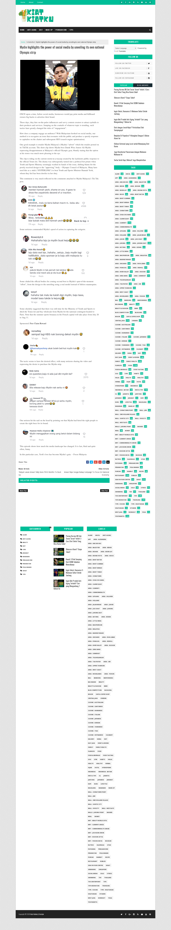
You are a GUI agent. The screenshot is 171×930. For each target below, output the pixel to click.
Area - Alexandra (130, 178)
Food (130, 365)
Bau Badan (119, 304)
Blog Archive (142, 85)
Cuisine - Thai (141, 345)
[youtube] (146, 2)
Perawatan (119, 467)
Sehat (138, 479)
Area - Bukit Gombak (122, 198)
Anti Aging (141, 174)
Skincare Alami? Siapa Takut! (124, 97)
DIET (41, 30)
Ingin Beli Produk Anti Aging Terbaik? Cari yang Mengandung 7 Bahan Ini (131, 120)
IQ (116, 394)
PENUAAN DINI (61, 30)
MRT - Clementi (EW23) (123, 439)
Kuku (117, 402)
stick (34, 170)
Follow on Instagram (124, 78)
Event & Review (133, 357)
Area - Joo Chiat (136, 239)
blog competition (122, 312)
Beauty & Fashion (121, 308)
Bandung (127, 300)
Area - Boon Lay (121, 190)
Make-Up (131, 406)
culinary (139, 349)
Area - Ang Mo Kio (121, 182)
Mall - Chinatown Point (124, 410)
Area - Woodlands (122, 296)
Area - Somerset (140, 276)
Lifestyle (128, 402)
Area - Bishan (135, 186)
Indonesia (134, 386)
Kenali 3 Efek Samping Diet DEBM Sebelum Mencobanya (129, 104)
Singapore (133, 483)
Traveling (136, 500)
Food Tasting (139, 369)
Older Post (104, 490)
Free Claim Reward (38, 323)
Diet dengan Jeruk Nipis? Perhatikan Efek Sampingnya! (129, 128)
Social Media (120, 488)
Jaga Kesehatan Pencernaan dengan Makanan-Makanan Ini (130, 153)
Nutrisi (118, 459)
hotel (139, 382)
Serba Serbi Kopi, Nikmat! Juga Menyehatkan (130, 160)
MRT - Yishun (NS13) (122, 455)
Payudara (118, 463)
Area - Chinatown (121, 210)
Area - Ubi (137, 284)
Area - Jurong (120, 243)
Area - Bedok (119, 186)
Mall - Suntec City (122, 418)
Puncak (118, 471)
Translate (122, 51)
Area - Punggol (121, 267)
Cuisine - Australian (122, 325)
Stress (143, 488)
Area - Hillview (137, 231)
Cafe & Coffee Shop (133, 316)
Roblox (134, 475)
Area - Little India (121, 251)
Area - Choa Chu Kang (123, 215)
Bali (116, 300)
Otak (143, 459)
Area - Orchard (120, 263)
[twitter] (121, 2)
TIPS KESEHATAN (120, 500)
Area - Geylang (120, 231)
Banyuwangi (142, 300)
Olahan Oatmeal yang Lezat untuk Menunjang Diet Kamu (131, 145)
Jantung (138, 394)
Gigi (116, 373)
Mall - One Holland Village (125, 414)
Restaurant (119, 475)
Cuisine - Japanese (139, 337)
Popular (123, 85)
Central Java (120, 320)
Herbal (117, 382)
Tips (135, 496)
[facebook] (125, 2)
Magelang (143, 402)
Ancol (128, 174)
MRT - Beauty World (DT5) (124, 435)
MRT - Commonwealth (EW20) (125, 443)
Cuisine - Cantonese (122, 329)
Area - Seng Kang (121, 276)
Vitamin (133, 508)
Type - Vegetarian (137, 504)
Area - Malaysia (141, 255)
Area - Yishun (140, 296)
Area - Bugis (119, 194)
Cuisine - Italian (121, 337)
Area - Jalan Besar (139, 235)
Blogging (138, 312)
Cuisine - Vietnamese (122, 349)
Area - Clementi (120, 223)
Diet (139, 353)
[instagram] (134, 2)
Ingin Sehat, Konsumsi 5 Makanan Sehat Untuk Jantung (130, 112)
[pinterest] (150, 2)
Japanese (118, 398)
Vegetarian (119, 508)
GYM (126, 373)
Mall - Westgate (121, 422)
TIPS (71, 30)
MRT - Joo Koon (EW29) (123, 447)
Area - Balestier (140, 182)
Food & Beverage (121, 369)
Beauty (132, 304)
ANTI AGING (31, 30)
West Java (118, 512)
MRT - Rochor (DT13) (122, 451)
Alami (117, 174)
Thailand (141, 492)
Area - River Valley (122, 272)
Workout (132, 512)
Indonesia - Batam (122, 390)
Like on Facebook (122, 68)
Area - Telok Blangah (123, 280)
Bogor (117, 316)
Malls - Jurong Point (123, 426)
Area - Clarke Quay (122, 219)
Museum (139, 455)
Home (22, 2)
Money (127, 430)
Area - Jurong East (139, 243)
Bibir (136, 308)
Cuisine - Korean (121, 341)
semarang (119, 483)
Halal (117, 377)
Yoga (144, 512)
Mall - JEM (143, 410)
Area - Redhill (138, 267)
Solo (133, 488)
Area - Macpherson (122, 255)
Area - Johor (119, 239)
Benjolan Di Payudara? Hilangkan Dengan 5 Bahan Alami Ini (131, 137)
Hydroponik (119, 386)
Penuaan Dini (134, 463)
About (31, 2)
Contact (40, 2)
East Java (118, 357)
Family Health (131, 361)
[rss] (138, 2)
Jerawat (131, 398)
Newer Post (23, 490)
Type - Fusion (120, 504)
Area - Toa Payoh (121, 284)
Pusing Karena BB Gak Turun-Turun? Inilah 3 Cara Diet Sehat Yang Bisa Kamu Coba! (131, 90)
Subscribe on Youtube (124, 73)
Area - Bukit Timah (122, 206)
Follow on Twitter (123, 63)
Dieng (129, 353)
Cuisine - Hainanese (122, 333)
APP (116, 178)
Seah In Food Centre (122, 479)
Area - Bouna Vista (140, 190)
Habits (136, 373)
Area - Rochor (140, 272)
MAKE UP (49, 30)
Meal (117, 430)
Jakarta (126, 394)
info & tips (139, 390)
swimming (119, 492)
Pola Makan (134, 467)
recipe (141, 471)
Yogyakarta (119, 516)
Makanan (118, 406)
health (128, 377)
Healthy (140, 377)
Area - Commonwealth (123, 227)
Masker (140, 426)
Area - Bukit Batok (137, 194)
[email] (142, 2)
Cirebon (135, 320)
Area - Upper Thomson (123, 288)
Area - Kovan (136, 247)
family (117, 361)
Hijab (128, 382)
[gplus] (129, 2)
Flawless (118, 365)
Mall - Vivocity (140, 418)
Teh (130, 492)
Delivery (118, 353)
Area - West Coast (121, 292)
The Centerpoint (121, 496)
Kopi (142, 398)
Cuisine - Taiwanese (122, 345)
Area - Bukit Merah (122, 202)
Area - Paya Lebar (139, 263)
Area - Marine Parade (123, 259)
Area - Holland (120, 235)
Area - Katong (120, 247)
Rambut (130, 471)
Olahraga (131, 459)
